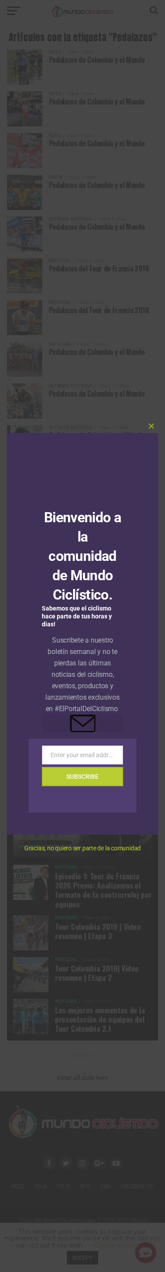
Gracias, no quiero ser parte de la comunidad (82, 848)
